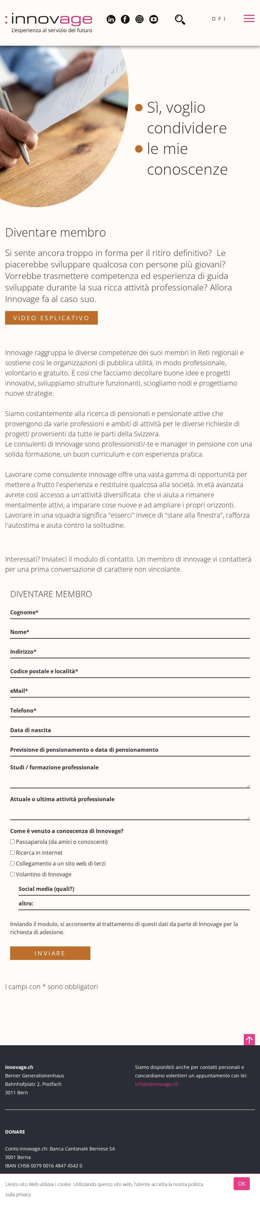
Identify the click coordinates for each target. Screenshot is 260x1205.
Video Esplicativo (51, 318)
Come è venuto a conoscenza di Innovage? (67, 831)
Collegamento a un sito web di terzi (60, 863)
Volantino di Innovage (43, 874)
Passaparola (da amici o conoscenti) (61, 842)
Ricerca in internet (39, 852)
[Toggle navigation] (249, 19)
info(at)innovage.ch (156, 1084)
